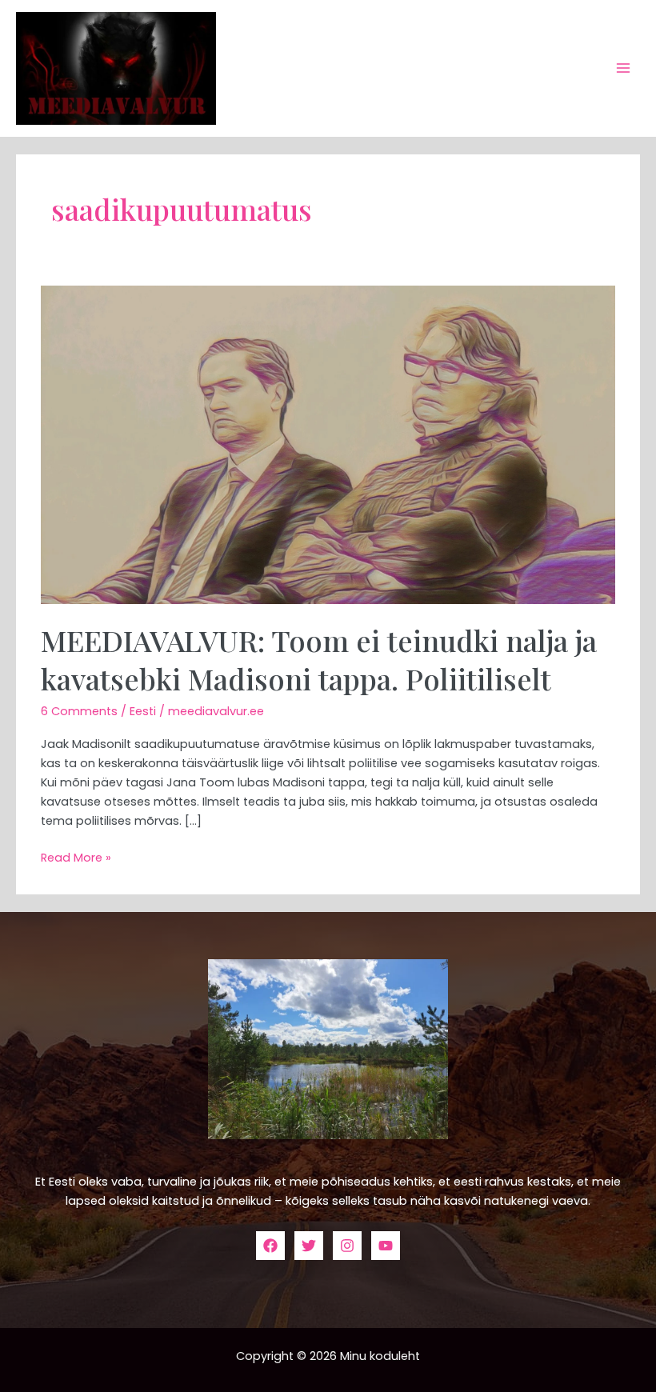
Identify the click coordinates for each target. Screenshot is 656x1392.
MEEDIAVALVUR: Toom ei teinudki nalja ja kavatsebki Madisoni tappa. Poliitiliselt (319, 659)
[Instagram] (347, 1245)
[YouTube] (385, 1245)
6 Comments (79, 711)
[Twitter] (308, 1245)
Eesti (143, 711)
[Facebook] (270, 1245)
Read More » (76, 857)
